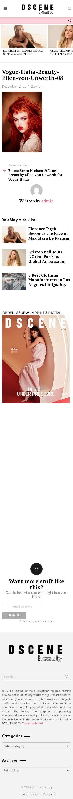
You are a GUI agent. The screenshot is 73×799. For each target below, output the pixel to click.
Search (67, 677)
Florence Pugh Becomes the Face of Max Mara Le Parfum (23, 52)
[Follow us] (69, 20)
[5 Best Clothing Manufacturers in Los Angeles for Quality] (14, 281)
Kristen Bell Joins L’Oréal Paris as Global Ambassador (47, 256)
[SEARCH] (69, 8)
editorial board (33, 723)
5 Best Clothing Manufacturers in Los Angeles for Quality (49, 280)
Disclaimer (49, 794)
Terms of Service (27, 794)
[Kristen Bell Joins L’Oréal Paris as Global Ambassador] (14, 257)
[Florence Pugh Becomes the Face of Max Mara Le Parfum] (24, 36)
